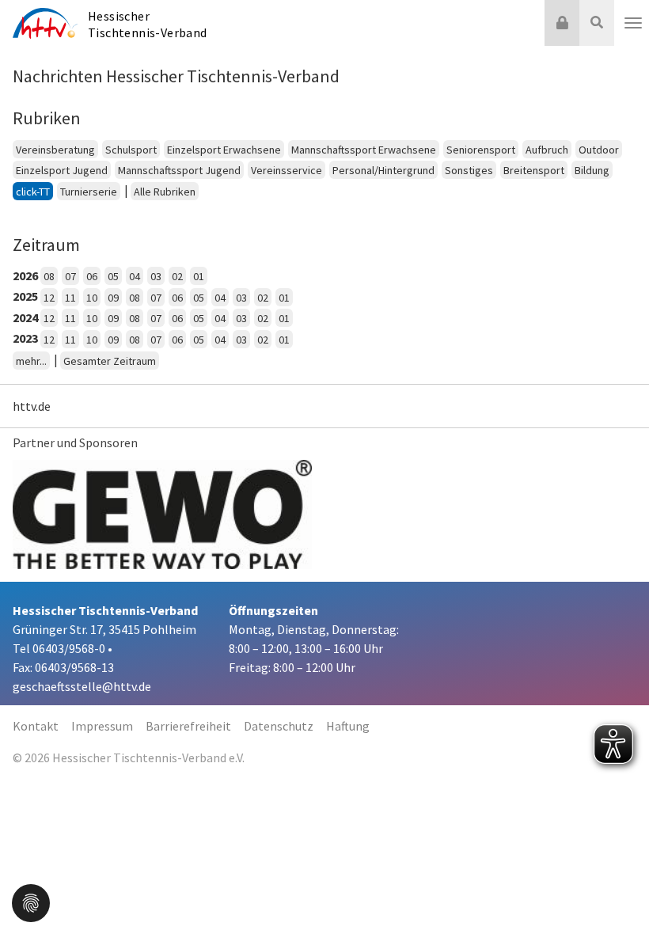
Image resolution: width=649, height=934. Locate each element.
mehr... (31, 361)
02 (177, 276)
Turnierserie (88, 191)
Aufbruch (547, 149)
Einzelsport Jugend (62, 170)
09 (113, 297)
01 (198, 276)
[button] (31, 901)
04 (134, 276)
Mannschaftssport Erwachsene (363, 149)
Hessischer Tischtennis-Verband (147, 24)
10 (91, 297)
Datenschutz (278, 726)
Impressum (102, 726)
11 (70, 297)
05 (113, 276)
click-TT (33, 191)
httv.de (32, 406)
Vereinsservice (286, 170)
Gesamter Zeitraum (109, 361)
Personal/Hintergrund (383, 170)
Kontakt (36, 726)
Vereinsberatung (55, 149)
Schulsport (131, 149)
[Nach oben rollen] (617, 890)
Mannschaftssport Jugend (179, 170)
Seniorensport (480, 149)
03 (155, 276)
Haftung (348, 726)
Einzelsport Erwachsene (224, 149)
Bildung (592, 170)
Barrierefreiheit (188, 726)
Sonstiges (469, 170)
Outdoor (599, 149)
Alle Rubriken (164, 191)
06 (91, 276)
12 (49, 297)
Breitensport (533, 170)
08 (49, 276)
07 (70, 276)
